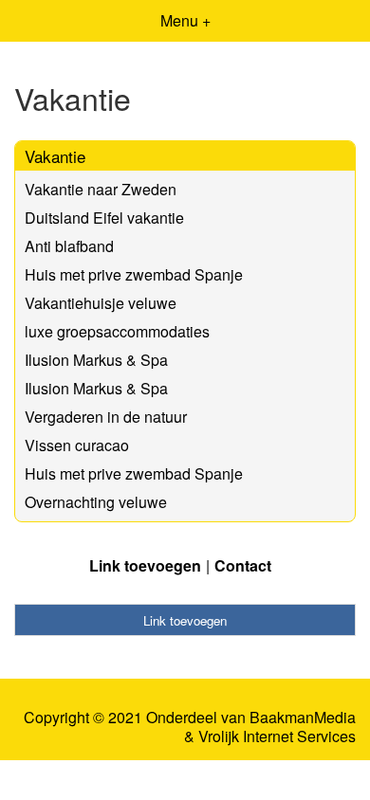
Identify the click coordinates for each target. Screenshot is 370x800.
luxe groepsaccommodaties (117, 331)
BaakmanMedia (303, 717)
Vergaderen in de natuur (106, 416)
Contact (242, 565)
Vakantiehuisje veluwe (100, 303)
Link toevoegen (145, 565)
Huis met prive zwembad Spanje (134, 274)
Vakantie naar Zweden (100, 189)
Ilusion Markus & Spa (96, 360)
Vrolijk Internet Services (277, 736)
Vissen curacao (77, 445)
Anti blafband (69, 246)
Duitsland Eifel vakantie (104, 217)
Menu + (185, 20)
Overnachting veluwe (96, 502)
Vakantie (55, 156)
